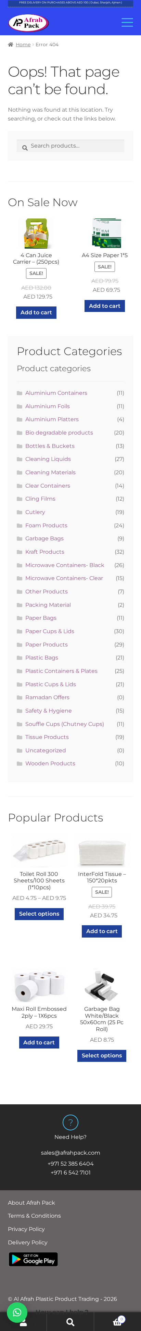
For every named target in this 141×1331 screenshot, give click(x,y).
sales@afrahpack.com (70, 1153)
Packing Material (48, 605)
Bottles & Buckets (50, 446)
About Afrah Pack (31, 1203)
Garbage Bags (44, 538)
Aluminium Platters (52, 419)
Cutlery (35, 512)
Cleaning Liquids (48, 459)
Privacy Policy (26, 1229)
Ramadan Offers (47, 697)
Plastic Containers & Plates (61, 671)
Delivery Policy (28, 1242)
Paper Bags (40, 618)
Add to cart (36, 312)
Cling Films (40, 498)
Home (23, 44)
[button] (17, 1312)
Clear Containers (47, 485)
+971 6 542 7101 (71, 1172)
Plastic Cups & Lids (50, 684)
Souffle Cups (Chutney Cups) (64, 724)
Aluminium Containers (56, 393)
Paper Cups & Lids (49, 631)
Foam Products (46, 525)
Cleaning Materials (50, 472)
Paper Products (46, 644)
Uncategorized (45, 750)
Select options (39, 914)
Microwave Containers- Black (64, 565)
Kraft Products (44, 552)
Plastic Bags (41, 657)
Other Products (46, 591)
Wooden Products (50, 763)
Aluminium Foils (47, 406)
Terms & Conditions (34, 1216)
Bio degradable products (59, 432)
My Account (23, 1321)
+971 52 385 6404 (71, 1163)
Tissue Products (47, 737)
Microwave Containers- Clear (64, 578)
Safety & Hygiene (48, 710)
